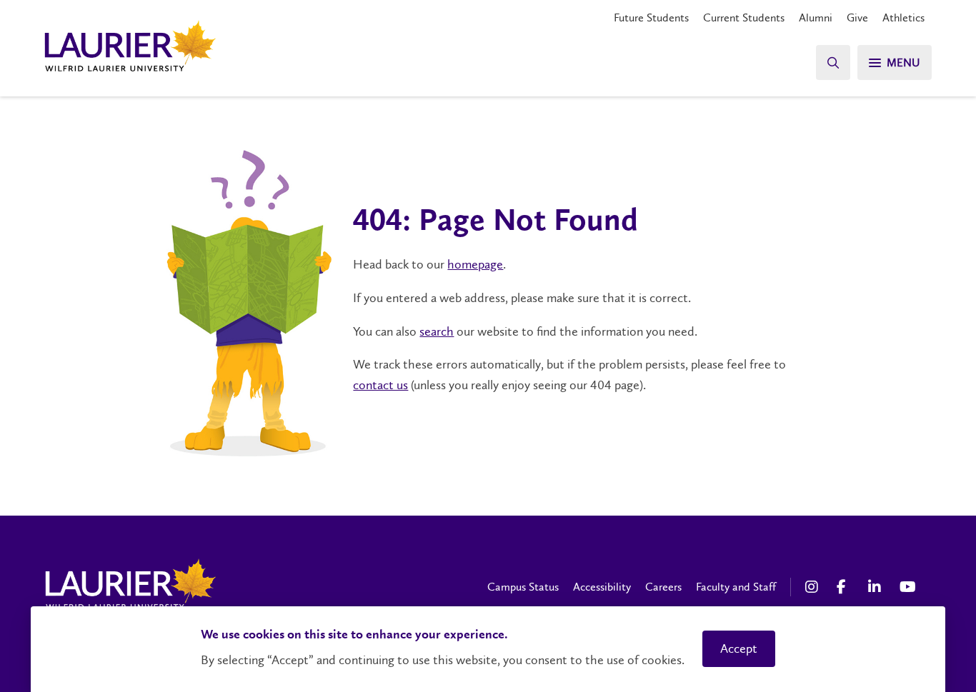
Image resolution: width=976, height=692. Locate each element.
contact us (380, 385)
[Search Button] (833, 62)
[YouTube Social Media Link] (908, 587)
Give (857, 17)
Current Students (744, 17)
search (436, 331)
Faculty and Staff (736, 586)
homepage (475, 264)
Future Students (651, 17)
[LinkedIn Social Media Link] (876, 587)
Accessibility (602, 586)
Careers (663, 586)
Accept (738, 648)
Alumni (815, 17)
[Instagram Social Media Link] (813, 587)
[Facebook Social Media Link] (845, 587)
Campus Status (523, 586)
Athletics (903, 17)
